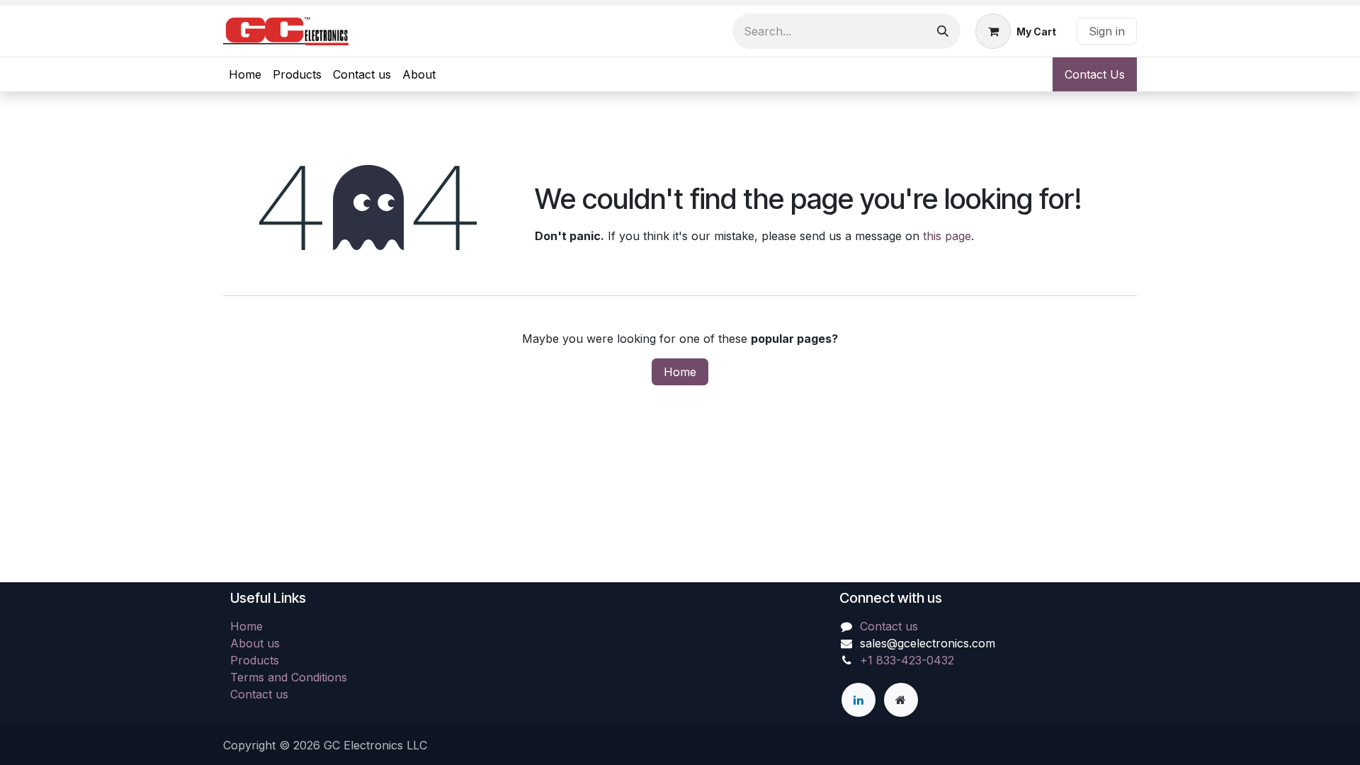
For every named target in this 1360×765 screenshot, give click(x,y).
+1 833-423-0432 (907, 660)
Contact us (259, 694)
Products (254, 660)
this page (947, 236)
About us (255, 643)
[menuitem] (245, 74)
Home (680, 372)
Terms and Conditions (288, 677)
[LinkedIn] (859, 700)
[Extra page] (901, 700)
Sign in (1107, 31)
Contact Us (1095, 74)
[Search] (942, 31)
